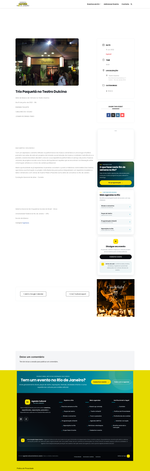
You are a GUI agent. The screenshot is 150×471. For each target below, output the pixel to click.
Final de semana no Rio (69, 406)
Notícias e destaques (95, 425)
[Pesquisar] (131, 4)
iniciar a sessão (31, 362)
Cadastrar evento (115, 257)
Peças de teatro (69, 411)
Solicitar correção (122, 421)
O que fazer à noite (69, 430)
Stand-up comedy (95, 406)
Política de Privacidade (122, 411)
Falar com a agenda (121, 382)
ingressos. (25, 223)
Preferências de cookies (122, 416)
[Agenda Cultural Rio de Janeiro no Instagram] (21, 419)
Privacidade (77, 457)
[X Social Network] (113, 115)
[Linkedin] (118, 115)
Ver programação (115, 183)
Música (110, 91)
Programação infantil (69, 421)
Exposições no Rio (69, 425)
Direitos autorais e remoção (119, 426)
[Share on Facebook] (109, 115)
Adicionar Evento (111, 4)
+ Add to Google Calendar (33, 294)
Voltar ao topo (123, 456)
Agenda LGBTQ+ (95, 421)
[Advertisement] (75, 23)
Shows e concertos (69, 416)
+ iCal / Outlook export (77, 294)
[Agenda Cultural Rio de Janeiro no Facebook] (26, 419)
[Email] (122, 115)
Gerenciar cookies (88, 457)
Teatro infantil (96, 411)
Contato (125, 4)
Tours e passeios (96, 416)
